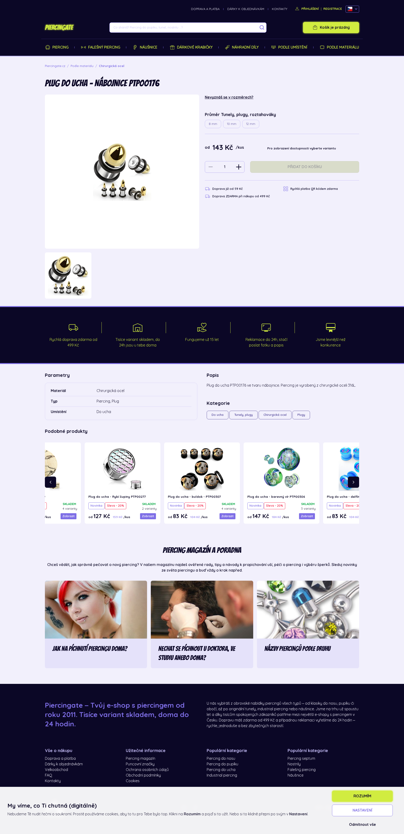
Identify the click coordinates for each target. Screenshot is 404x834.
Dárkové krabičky (195, 47)
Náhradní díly (245, 47)
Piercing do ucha (221, 770)
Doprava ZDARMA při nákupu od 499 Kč (241, 196)
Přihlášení (309, 9)
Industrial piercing (222, 775)
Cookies (133, 781)
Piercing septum (301, 758)
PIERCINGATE (59, 28)
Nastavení (362, 810)
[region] (122, 275)
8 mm (213, 124)
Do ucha (218, 415)
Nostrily (294, 764)
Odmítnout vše (362, 825)
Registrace (332, 9)
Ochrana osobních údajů (147, 770)
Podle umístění (292, 47)
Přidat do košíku (305, 167)
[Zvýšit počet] (238, 167)
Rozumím (362, 796)
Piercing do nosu (221, 758)
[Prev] (50, 482)
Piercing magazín (140, 758)
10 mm (231, 124)
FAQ (48, 775)
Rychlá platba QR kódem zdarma (314, 189)
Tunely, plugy (243, 415)
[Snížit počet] (210, 167)
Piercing (60, 47)
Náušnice (148, 47)
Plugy (301, 415)
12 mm (250, 124)
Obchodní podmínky (143, 775)
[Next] (353, 482)
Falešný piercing (104, 47)
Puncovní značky (140, 764)
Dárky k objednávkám (245, 9)
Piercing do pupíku (222, 764)
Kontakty (279, 9)
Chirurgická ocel (275, 415)
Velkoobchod (56, 770)
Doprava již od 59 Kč (227, 189)
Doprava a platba (205, 9)
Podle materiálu (343, 47)
